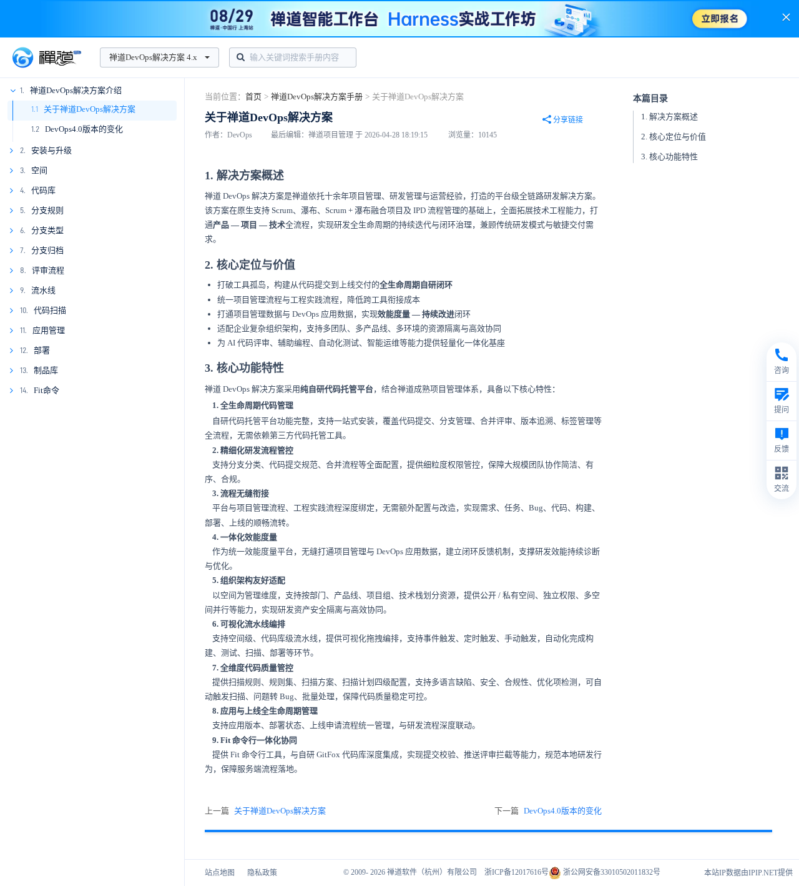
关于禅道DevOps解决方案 (89, 109)
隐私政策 (262, 873)
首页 (253, 96)
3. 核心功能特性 (669, 156)
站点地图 (220, 873)
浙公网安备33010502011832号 (610, 872)
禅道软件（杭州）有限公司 (432, 872)
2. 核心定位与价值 (673, 136)
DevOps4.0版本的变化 (84, 129)
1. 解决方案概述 (669, 116)
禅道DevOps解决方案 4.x (153, 57)
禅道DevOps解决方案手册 (317, 96)
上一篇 (265, 810)
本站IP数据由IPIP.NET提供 (748, 873)
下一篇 (548, 810)
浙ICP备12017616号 (516, 872)
